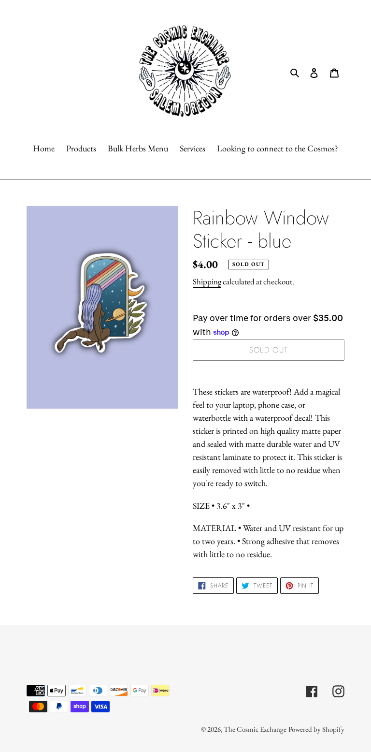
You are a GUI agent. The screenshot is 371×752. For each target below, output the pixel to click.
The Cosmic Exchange (255, 729)
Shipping (207, 281)
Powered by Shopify (316, 729)
